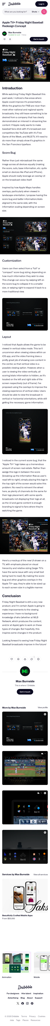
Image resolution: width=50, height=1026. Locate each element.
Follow (24, 35)
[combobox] (16, 11)
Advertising (13, 998)
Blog (23, 998)
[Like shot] (4, 39)
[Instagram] (27, 1003)
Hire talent (26, 993)
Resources (35, 1020)
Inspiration (38, 993)
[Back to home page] (14, 4)
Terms (24, 1016)
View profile (43, 707)
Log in (41, 4)
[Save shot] (10, 39)
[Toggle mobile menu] (3, 4)
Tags (18, 1020)
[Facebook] (22, 1003)
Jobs (12, 1020)
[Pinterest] (32, 1003)
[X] (18, 1003)
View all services (40, 874)
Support (38, 998)
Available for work (14, 35)
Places (25, 1020)
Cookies (41, 1016)
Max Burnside (14, 32)
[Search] (44, 11)
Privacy (32, 1016)
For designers (13, 993)
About (30, 998)
